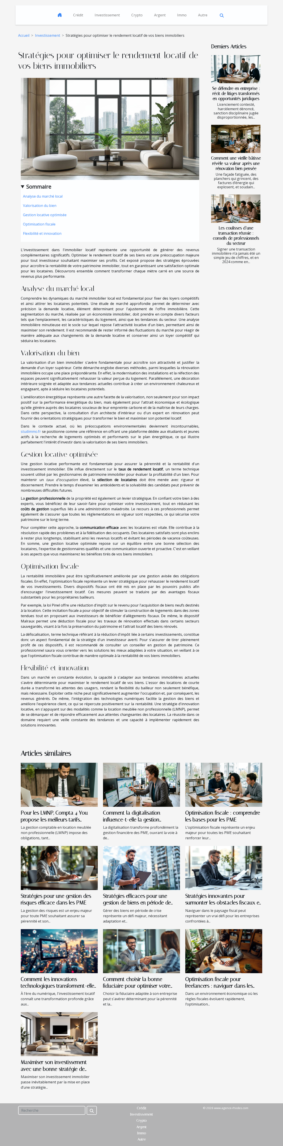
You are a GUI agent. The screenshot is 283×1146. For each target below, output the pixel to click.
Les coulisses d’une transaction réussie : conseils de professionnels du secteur (236, 235)
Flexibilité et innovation (42, 233)
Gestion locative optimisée (45, 214)
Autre (202, 15)
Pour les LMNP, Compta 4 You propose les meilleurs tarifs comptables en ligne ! (54, 819)
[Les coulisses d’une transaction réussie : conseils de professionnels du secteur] (235, 209)
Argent (160, 15)
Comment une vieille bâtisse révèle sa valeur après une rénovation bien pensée (236, 163)
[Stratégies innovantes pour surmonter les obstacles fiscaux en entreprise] (223, 867)
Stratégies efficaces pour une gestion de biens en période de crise (137, 903)
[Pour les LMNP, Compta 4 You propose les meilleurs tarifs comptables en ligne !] (59, 784)
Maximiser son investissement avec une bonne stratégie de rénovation (54, 1069)
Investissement (107, 15)
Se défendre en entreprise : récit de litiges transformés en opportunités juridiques (236, 93)
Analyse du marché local (43, 196)
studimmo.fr (31, 431)
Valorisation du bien (39, 205)
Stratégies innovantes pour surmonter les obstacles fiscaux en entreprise (223, 903)
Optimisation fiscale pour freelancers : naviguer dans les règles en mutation (219, 986)
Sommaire (38, 186)
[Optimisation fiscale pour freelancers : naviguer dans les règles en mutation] (223, 950)
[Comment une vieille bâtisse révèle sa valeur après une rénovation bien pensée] (235, 139)
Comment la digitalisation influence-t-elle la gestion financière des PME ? (131, 819)
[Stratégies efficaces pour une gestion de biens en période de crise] (141, 867)
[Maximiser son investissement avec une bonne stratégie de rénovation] (59, 1033)
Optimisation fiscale (39, 224)
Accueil (23, 35)
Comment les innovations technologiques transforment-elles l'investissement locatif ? (58, 986)
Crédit (78, 15)
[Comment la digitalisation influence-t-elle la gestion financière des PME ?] (141, 784)
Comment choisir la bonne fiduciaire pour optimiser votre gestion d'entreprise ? (136, 986)
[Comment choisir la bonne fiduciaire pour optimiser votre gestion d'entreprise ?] (141, 950)
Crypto (137, 15)
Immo (182, 15)
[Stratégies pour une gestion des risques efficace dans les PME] (59, 867)
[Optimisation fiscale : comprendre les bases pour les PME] (223, 784)
